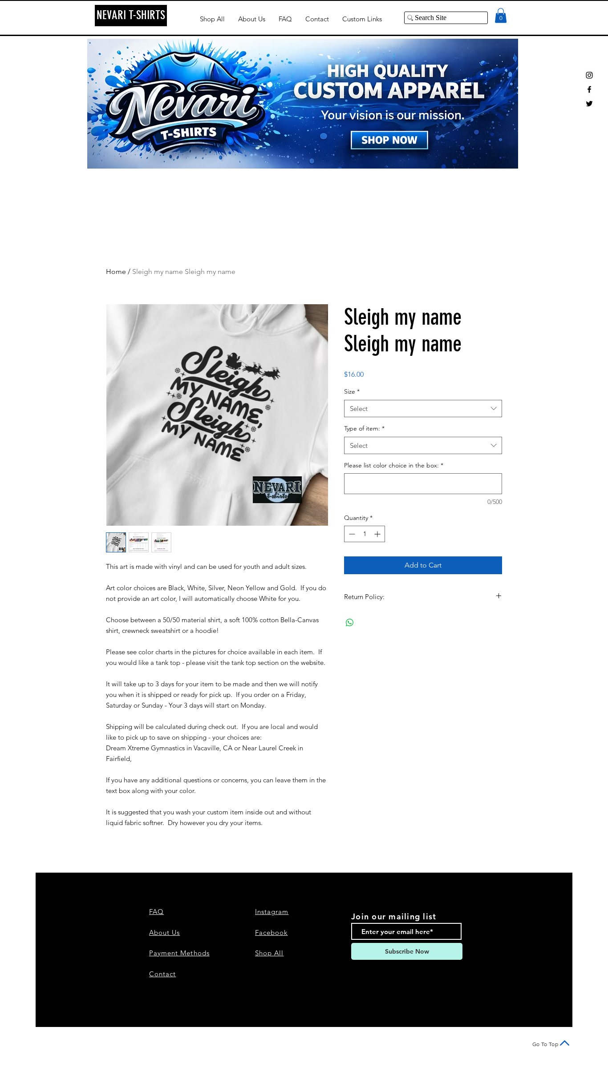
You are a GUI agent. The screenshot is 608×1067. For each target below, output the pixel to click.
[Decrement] (351, 534)
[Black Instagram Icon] (589, 75)
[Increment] (378, 534)
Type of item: (364, 428)
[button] (501, 15)
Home (116, 271)
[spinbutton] (365, 534)
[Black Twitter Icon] (589, 103)
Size (352, 391)
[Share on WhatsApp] (350, 622)
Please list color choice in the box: (393, 465)
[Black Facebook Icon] (589, 89)
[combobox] (423, 408)
